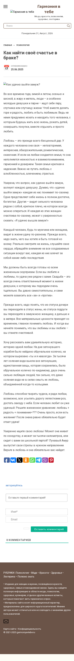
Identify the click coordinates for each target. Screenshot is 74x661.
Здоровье (57, 572)
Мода (34, 572)
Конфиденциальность (29, 629)
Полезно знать (26, 576)
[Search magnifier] (68, 25)
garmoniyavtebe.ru (26, 632)
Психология (22, 572)
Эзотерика (9, 576)
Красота (44, 572)
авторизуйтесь (14, 485)
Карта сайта (9, 629)
